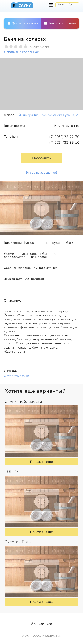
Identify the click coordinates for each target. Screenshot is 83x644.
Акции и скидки (62, 23)
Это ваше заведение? (41, 172)
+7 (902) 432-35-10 (64, 142)
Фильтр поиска (24, 23)
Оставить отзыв (16, 376)
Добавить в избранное (21, 52)
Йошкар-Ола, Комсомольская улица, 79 (49, 115)
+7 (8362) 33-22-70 (64, 136)
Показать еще (41, 461)
